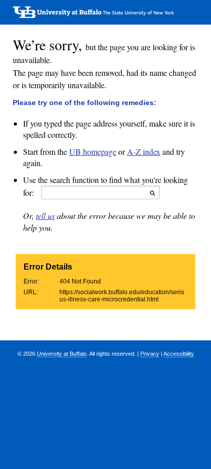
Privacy (149, 354)
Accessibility (178, 354)
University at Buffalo (62, 354)
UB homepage (92, 151)
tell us (45, 215)
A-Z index (143, 151)
